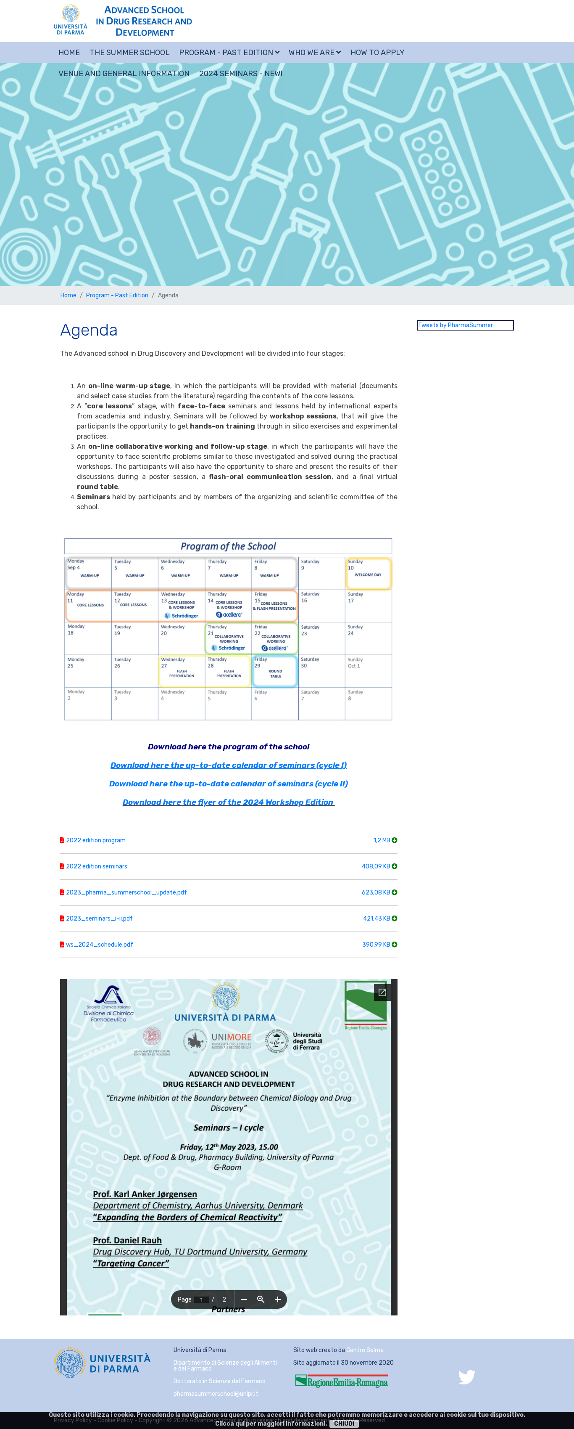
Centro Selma (365, 1350)
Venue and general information (124, 73)
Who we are (312, 52)
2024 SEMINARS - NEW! (240, 73)
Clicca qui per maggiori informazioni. (271, 1423)
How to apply (377, 52)
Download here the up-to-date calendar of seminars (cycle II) (228, 784)
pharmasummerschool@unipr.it (216, 1393)
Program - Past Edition (227, 52)
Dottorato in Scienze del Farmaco (220, 1381)
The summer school (130, 52)
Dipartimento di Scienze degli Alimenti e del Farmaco (225, 1365)
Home (69, 52)
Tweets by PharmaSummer (455, 325)
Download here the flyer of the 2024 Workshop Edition (228, 802)
